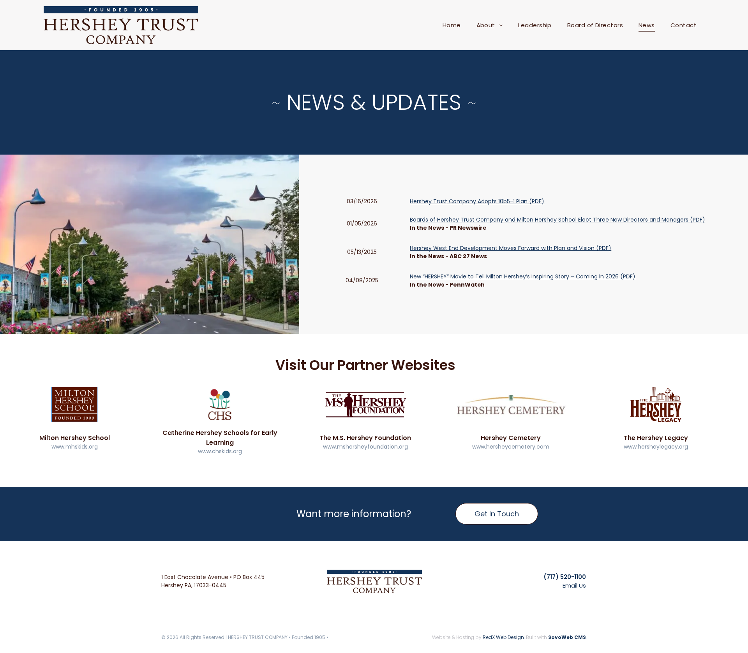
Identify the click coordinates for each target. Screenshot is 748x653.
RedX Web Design (503, 637)
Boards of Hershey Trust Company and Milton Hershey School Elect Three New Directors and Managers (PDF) (557, 220)
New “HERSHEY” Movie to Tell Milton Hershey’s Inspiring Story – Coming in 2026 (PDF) (522, 276)
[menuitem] (452, 25)
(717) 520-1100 (564, 577)
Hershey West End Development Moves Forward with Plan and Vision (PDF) (510, 248)
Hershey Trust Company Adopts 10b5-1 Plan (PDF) (477, 201)
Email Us (574, 585)
